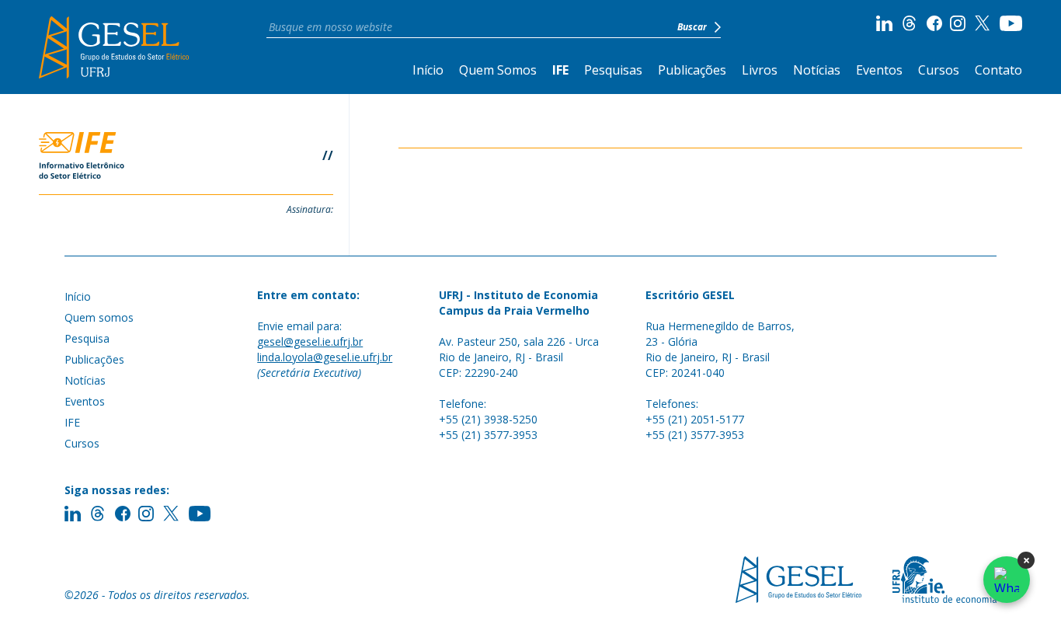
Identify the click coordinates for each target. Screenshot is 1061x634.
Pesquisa (87, 338)
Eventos (879, 69)
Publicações (692, 69)
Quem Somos (498, 69)
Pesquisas (613, 69)
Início (428, 69)
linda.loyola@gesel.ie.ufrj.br (324, 357)
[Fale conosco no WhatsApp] (1006, 579)
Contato (998, 69)
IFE (560, 69)
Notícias (816, 69)
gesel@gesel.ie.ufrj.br (310, 341)
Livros (759, 69)
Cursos (938, 69)
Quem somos (99, 317)
